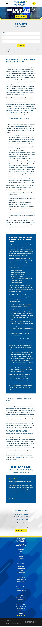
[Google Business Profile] (17, 615)
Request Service (21, 16)
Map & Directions (21, 573)
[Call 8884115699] (34, 3)
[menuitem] (8, 623)
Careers (21, 556)
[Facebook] (24, 615)
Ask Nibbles (21, 558)
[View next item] (14, 498)
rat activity (17, 126)
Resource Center (21, 563)
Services (21, 553)
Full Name (4, 32)
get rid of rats (15, 421)
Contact (21, 560)
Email (3, 36)
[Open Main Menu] (7, 3)
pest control (18, 457)
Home (21, 551)
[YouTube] (19, 615)
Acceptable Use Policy (34, 51)
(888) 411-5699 (21, 546)
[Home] (20, 3)
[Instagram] (22, 615)
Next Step (21, 45)
